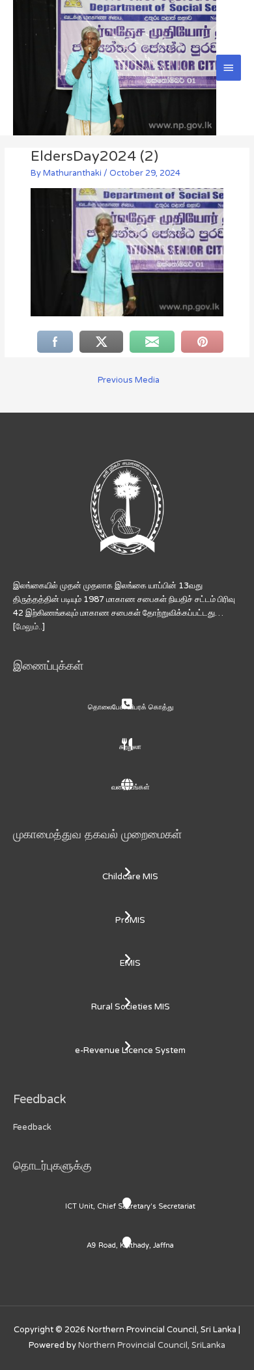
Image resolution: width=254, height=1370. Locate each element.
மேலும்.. (29, 627)
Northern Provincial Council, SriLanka (151, 1345)
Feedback (32, 1127)
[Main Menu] (228, 68)
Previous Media (129, 380)
